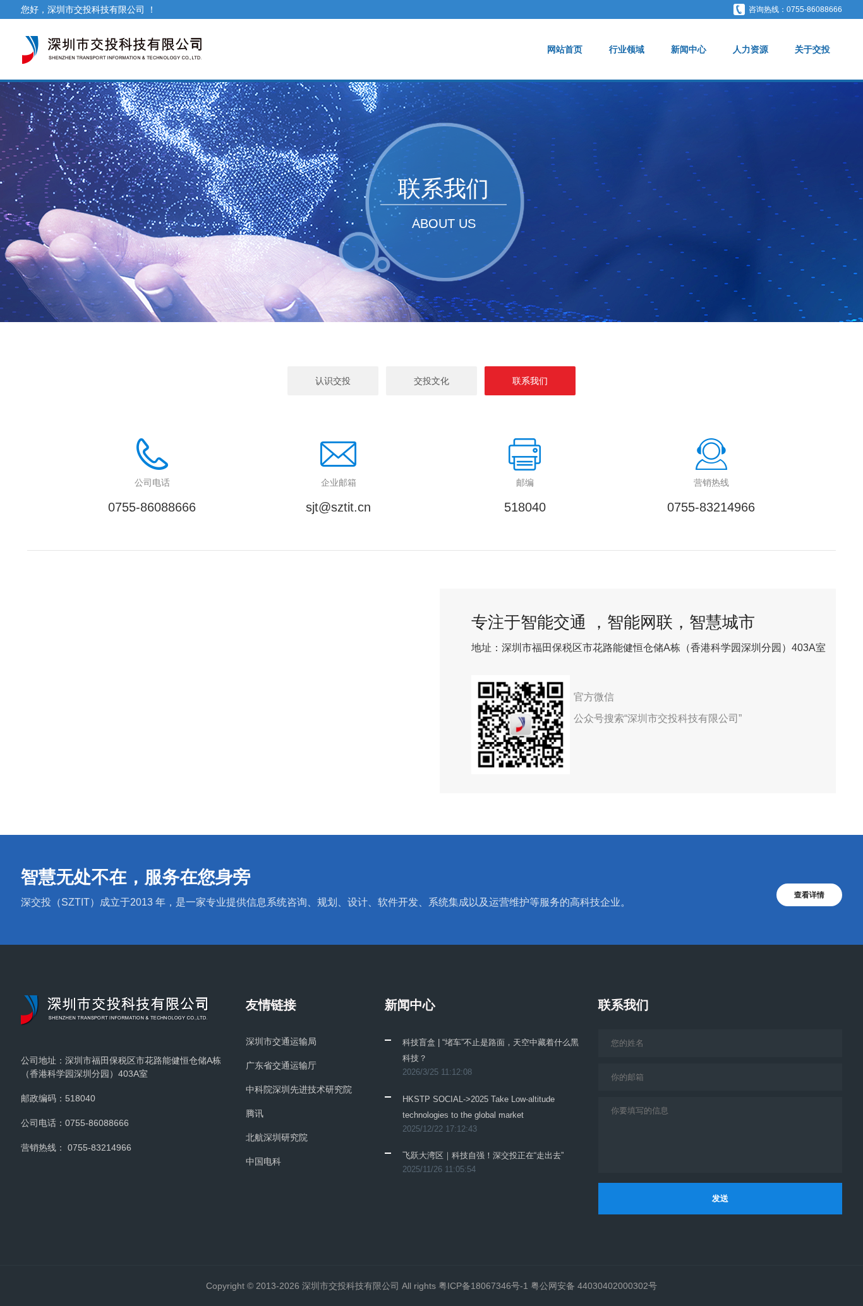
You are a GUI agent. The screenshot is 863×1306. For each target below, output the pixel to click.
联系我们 (530, 381)
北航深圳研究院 (277, 1137)
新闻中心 (688, 49)
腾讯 (254, 1113)
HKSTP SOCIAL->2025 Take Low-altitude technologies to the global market (478, 1107)
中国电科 (263, 1161)
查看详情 (809, 894)
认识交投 (333, 381)
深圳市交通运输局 (281, 1041)
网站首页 (564, 49)
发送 (720, 1198)
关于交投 (812, 49)
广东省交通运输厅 (281, 1065)
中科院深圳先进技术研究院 (299, 1089)
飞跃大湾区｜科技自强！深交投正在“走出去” (483, 1155)
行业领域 (626, 49)
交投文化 (431, 381)
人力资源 (750, 49)
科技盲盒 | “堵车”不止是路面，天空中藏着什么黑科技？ (490, 1050)
